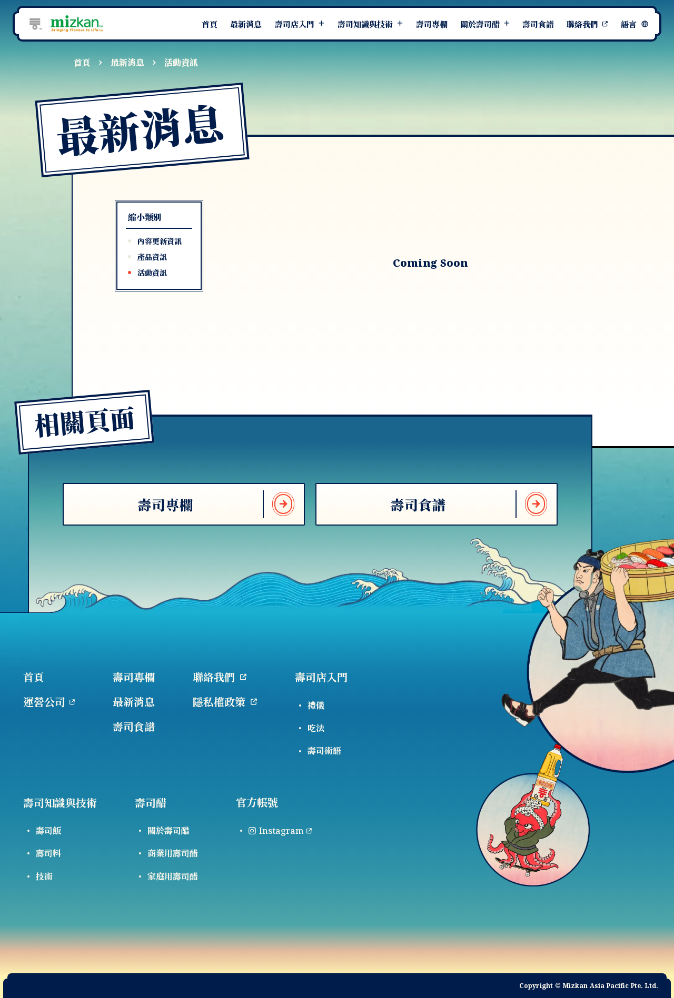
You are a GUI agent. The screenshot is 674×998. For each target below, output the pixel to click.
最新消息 (127, 62)
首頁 (82, 62)
